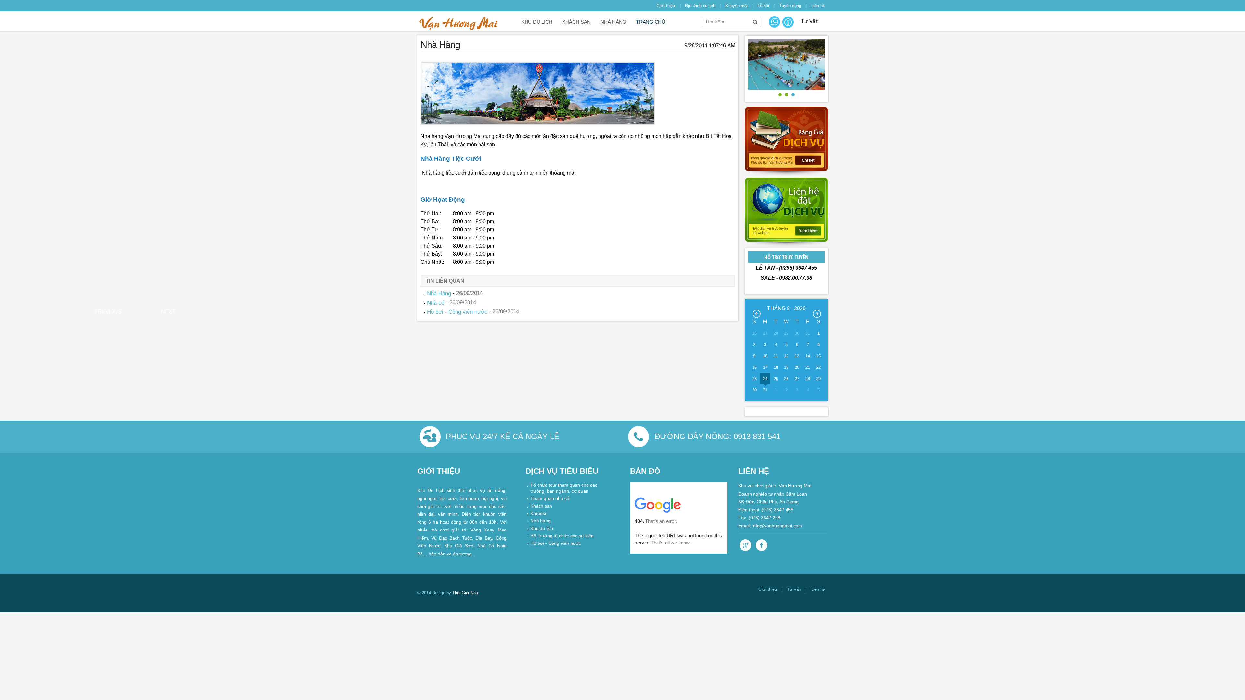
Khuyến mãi (736, 5)
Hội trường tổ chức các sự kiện (562, 536)
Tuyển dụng (790, 5)
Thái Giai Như (465, 592)
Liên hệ (818, 5)
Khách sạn (576, 22)
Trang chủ (650, 22)
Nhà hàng (540, 521)
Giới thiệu (666, 5)
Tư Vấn (810, 21)
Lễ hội (763, 5)
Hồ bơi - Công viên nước (457, 312)
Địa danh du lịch (700, 5)
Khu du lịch (536, 22)
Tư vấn (794, 589)
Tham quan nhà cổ (549, 498)
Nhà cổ (435, 302)
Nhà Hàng (613, 22)
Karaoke (539, 513)
